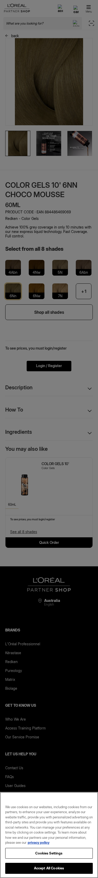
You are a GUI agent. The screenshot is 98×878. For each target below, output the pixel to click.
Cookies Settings (48, 853)
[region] (49, 835)
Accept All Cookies (49, 868)
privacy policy (38, 842)
